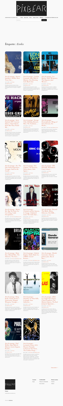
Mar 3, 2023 (25, 352)
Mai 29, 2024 (25, 83)
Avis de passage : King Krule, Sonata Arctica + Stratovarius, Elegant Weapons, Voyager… (12, 299)
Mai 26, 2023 (44, 260)
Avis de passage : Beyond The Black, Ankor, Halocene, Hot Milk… (49, 211)
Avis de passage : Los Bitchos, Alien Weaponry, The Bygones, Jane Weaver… (50, 79)
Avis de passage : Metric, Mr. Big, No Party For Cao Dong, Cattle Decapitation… (12, 212)
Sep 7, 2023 (7, 216)
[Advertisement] (31, 30)
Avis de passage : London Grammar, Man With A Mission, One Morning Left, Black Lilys (31, 79)
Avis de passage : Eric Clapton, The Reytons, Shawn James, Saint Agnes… (30, 168)
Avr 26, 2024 (44, 83)
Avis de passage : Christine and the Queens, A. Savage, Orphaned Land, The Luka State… (31, 212)
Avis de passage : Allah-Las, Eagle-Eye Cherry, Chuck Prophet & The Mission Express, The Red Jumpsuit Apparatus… (50, 300)
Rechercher (44, 20)
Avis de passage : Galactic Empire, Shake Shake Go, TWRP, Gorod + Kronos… (31, 255)
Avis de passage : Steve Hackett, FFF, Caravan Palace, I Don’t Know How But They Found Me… (12, 123)
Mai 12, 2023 (7, 304)
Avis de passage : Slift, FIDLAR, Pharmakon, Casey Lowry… (48, 167)
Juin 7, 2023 (25, 260)
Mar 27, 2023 (25, 304)
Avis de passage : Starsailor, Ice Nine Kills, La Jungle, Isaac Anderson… (31, 299)
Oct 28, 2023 (44, 171)
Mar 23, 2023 (44, 305)
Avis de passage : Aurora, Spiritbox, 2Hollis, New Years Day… (12, 78)
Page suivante (54, 367)
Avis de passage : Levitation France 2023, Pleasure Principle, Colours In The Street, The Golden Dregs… (30, 347)
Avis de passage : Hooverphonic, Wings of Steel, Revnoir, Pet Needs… (49, 122)
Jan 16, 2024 (25, 125)
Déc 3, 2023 (44, 127)
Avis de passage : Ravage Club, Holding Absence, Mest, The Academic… (31, 122)
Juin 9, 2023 (7, 258)
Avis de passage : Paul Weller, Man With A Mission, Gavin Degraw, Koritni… (12, 346)
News (11, 83)
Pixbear (31, 83)
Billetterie (8, 83)
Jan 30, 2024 (7, 129)
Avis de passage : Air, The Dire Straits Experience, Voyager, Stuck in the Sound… (13, 168)
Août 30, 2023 (25, 216)
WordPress (11, 400)
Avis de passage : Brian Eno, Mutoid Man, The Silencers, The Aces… (12, 255)
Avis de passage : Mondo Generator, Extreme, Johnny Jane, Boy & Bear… (49, 255)
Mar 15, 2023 (7, 350)
